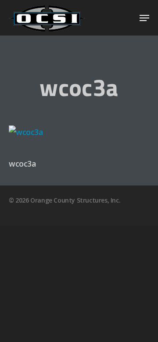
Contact (123, 242)
